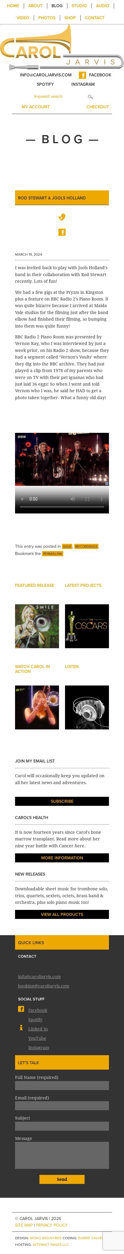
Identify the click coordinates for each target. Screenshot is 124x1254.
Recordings (86, 546)
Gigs (67, 546)
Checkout (97, 106)
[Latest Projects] (87, 632)
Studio (79, 5)
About (35, 5)
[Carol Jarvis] (62, 47)
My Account (36, 106)
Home (13, 5)
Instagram (83, 84)
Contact (94, 17)
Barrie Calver (91, 1238)
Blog (57, 5)
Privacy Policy (52, 1225)
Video (23, 17)
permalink (52, 554)
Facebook (100, 75)
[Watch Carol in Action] (37, 713)
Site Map (24, 1225)
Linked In (38, 1029)
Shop (70, 17)
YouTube (37, 1038)
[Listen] (87, 713)
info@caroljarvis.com (46, 75)
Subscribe (62, 801)
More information (62, 858)
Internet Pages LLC (51, 1245)
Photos (46, 17)
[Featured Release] (37, 632)
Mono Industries (46, 1238)
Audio (102, 5)
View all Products (62, 914)
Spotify (45, 84)
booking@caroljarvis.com (43, 985)
